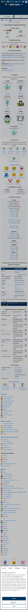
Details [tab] (10, 568)
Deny (14, 606)
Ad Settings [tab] (17, 568)
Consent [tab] (4, 568)
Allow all (14, 598)
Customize (13, 602)
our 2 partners (8, 574)
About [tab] (24, 568)
